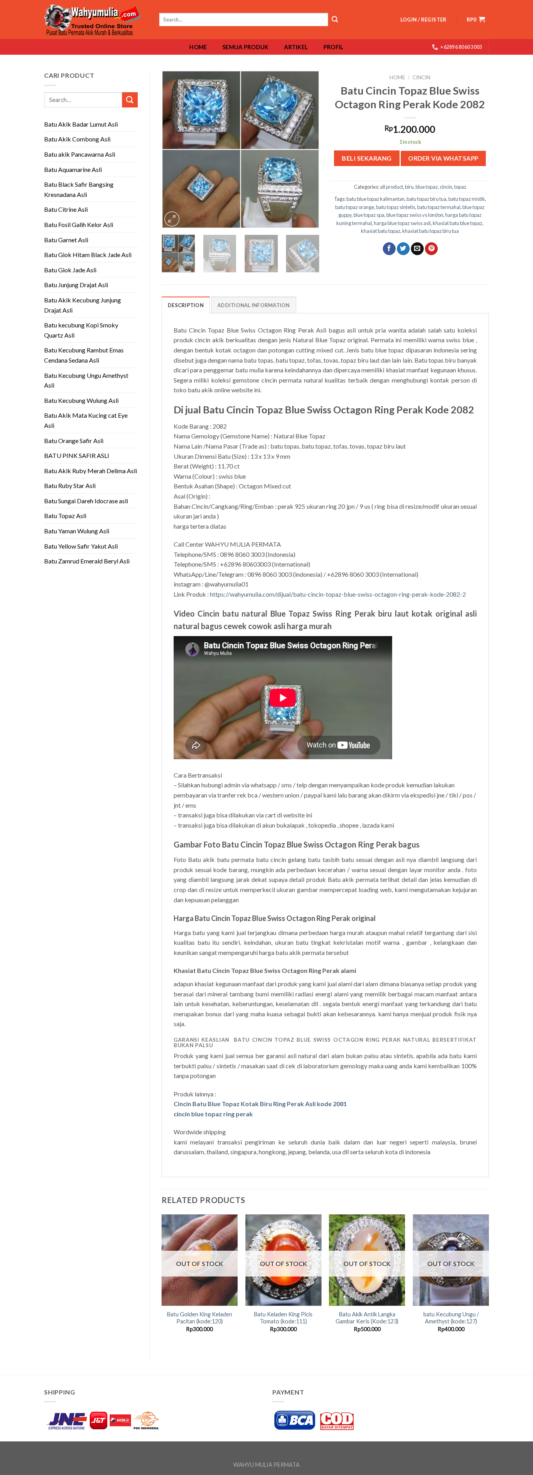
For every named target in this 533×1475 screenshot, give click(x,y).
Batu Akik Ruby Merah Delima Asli (90, 470)
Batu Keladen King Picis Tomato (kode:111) (283, 1318)
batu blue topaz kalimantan (375, 199)
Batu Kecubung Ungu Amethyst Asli (86, 380)
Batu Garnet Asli (66, 239)
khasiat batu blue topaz (457, 223)
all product (391, 187)
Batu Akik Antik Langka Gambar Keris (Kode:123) (367, 1318)
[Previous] (174, 149)
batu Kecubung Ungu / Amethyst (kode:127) (451, 1318)
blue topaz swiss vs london (414, 215)
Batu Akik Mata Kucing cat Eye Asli (86, 420)
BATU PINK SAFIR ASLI (77, 455)
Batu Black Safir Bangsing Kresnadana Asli (79, 189)
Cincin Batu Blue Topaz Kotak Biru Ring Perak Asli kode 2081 (260, 1103)
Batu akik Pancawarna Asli (79, 154)
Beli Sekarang (366, 158)
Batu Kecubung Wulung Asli (81, 400)
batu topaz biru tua (426, 199)
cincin (421, 77)
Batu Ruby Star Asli (70, 485)
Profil (333, 47)
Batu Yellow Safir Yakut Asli (81, 546)
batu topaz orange (354, 207)
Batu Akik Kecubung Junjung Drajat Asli (82, 305)
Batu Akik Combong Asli (77, 139)
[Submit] (130, 99)
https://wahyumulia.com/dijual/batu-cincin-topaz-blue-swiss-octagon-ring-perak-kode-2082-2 (338, 594)
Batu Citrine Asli (66, 209)
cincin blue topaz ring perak (213, 1113)
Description (186, 305)
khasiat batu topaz (380, 231)
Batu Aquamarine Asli (73, 169)
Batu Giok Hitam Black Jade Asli (87, 254)
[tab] (186, 305)
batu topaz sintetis (395, 207)
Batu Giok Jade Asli (70, 270)
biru (409, 187)
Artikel (296, 47)
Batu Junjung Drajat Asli (76, 284)
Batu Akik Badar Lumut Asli (81, 124)
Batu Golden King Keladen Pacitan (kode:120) (199, 1318)
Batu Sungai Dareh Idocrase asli (86, 500)
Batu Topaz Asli (65, 515)
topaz (460, 187)
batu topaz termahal (438, 207)
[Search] (334, 19)
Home (198, 47)
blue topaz (427, 187)
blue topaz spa (369, 215)
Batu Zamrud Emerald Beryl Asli (87, 561)
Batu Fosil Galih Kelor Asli (78, 224)
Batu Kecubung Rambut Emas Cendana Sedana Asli (84, 355)
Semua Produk (245, 47)
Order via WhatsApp (443, 158)
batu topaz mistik (466, 199)
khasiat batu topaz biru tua (430, 231)
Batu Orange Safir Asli (73, 440)
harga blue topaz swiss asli (402, 223)
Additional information (253, 305)
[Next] (306, 149)
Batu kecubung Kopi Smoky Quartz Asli (81, 330)
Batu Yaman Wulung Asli (76, 531)
